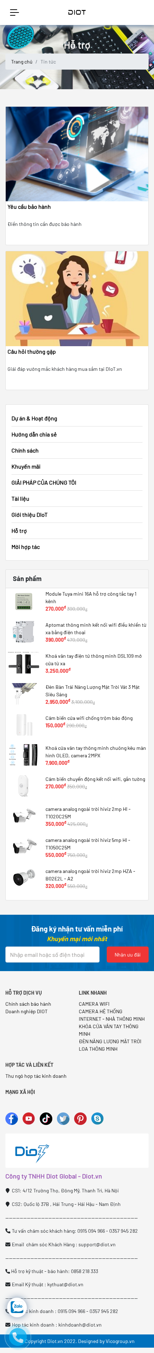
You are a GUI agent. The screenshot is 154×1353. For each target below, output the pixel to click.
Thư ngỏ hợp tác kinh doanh (36, 1076)
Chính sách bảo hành (28, 1004)
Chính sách (25, 450)
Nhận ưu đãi (128, 954)
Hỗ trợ (19, 530)
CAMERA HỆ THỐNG (100, 1011)
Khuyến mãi (25, 466)
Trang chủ (22, 62)
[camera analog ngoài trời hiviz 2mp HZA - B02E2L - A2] (24, 878)
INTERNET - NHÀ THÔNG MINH (112, 1019)
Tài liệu (20, 498)
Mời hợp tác (25, 546)
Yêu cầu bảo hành (29, 206)
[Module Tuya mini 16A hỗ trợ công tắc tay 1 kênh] (24, 600)
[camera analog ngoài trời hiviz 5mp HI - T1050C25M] (24, 847)
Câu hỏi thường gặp (32, 351)
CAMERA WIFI (94, 1004)
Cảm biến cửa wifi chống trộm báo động (89, 718)
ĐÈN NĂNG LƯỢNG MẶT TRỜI (110, 1041)
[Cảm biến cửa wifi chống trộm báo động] (24, 725)
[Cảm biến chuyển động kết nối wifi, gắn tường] (24, 786)
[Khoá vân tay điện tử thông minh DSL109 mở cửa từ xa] (24, 662)
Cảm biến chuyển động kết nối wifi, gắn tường (95, 779)
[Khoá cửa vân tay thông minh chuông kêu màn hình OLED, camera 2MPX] (24, 755)
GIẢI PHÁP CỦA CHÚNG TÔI (43, 482)
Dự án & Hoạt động (34, 418)
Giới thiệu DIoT (29, 514)
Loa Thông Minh (98, 1049)
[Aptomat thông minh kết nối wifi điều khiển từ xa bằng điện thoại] (24, 631)
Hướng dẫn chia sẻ (34, 434)
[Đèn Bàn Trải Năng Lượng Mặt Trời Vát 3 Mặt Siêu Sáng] (24, 694)
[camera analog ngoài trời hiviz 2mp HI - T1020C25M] (24, 816)
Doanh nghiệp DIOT (26, 1011)
